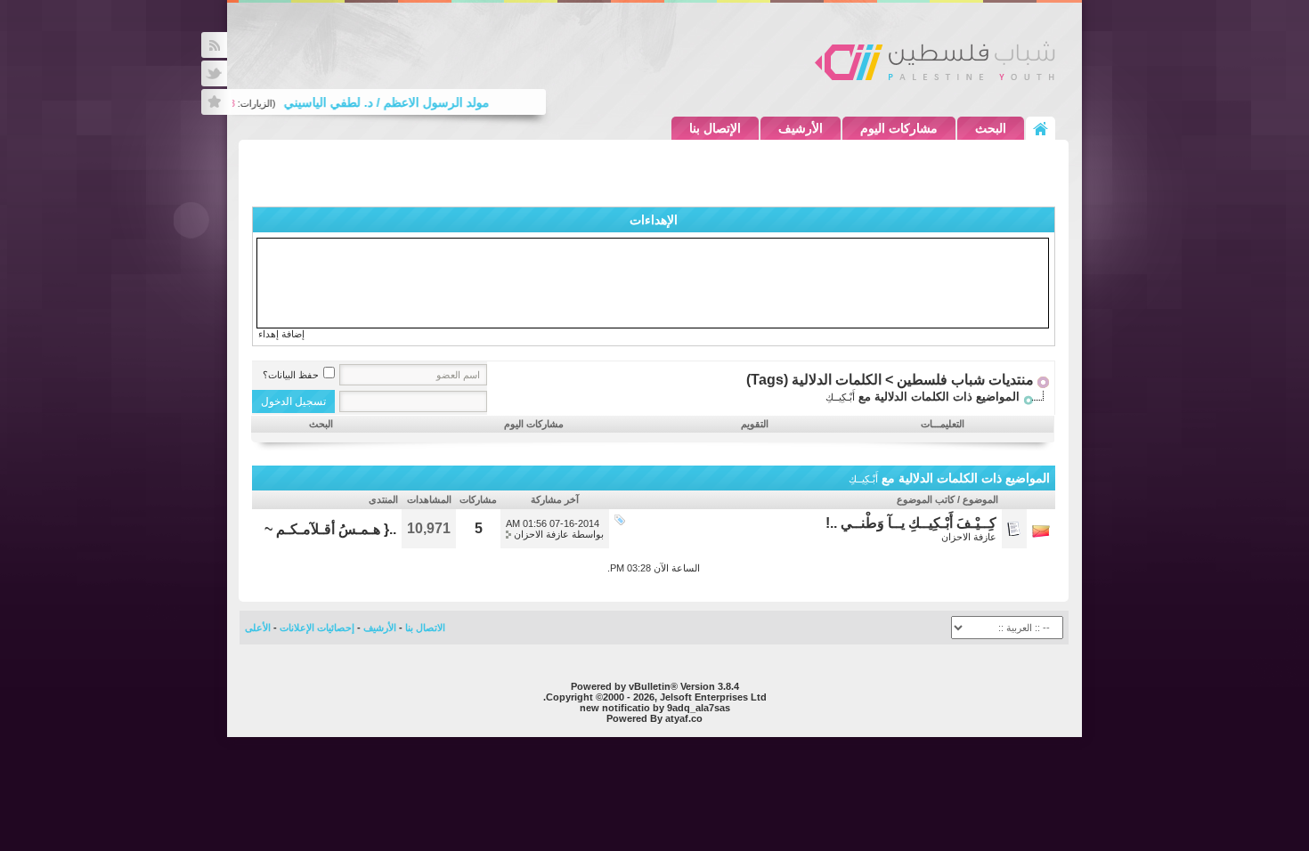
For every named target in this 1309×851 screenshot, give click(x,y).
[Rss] (214, 45)
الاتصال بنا (425, 627)
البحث (990, 128)
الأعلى (258, 627)
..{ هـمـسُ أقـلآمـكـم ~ (330, 529)
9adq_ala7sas (698, 707)
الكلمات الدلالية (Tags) (814, 379)
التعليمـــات (942, 423)
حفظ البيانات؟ (291, 374)
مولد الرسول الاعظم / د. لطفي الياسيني (394, 102)
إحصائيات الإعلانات (317, 627)
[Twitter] (214, 73)
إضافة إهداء (281, 333)
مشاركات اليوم (899, 128)
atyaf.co (684, 718)
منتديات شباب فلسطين (965, 379)
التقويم (754, 423)
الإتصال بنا (715, 128)
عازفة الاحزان (968, 536)
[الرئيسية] (1040, 128)
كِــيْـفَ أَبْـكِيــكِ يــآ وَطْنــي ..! (910, 523)
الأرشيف (800, 128)
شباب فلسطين (935, 60)
